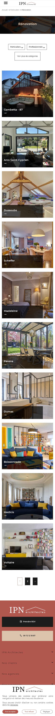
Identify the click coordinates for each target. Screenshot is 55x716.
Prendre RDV (29, 621)
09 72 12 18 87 (29, 635)
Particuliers (14, 10)
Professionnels (35, 47)
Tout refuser (29, 712)
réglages (14, 705)
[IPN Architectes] (27, 610)
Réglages (46, 712)
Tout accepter (10, 712)
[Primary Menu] (6, 3)
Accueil (5, 10)
